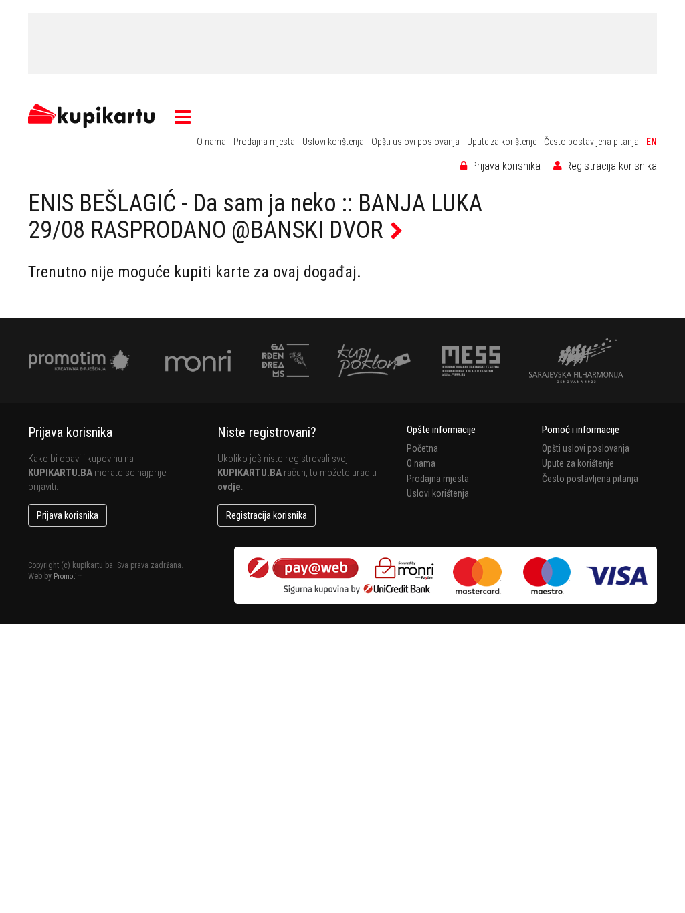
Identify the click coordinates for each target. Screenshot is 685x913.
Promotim (68, 576)
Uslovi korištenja (333, 141)
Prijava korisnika (504, 166)
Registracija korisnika (610, 166)
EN (651, 141)
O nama (211, 141)
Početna (422, 448)
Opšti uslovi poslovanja (415, 141)
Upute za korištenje (501, 141)
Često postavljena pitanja (591, 141)
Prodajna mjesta (264, 141)
